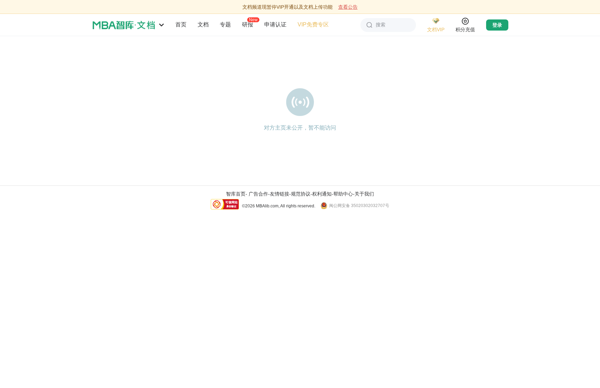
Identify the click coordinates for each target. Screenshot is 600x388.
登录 (497, 25)
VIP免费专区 (313, 24)
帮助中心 (343, 194)
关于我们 (364, 194)
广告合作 (258, 194)
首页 (180, 24)
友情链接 (279, 194)
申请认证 (275, 24)
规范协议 (300, 194)
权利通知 (322, 194)
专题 (225, 24)
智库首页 (235, 194)
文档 (203, 24)
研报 (247, 24)
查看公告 (348, 7)
